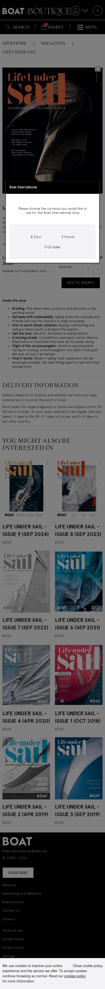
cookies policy (75, 975)
